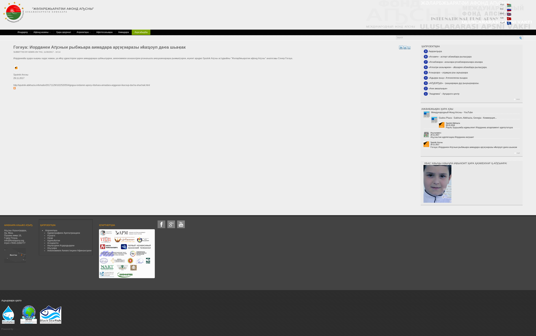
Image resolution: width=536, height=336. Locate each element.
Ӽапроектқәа (430, 46)
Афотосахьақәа (104, 32)
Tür (502, 18)
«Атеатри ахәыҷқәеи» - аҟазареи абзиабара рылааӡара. (458, 67)
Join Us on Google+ (171, 224)
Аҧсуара (52, 248)
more (518, 99)
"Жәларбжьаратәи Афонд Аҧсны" (63, 8)
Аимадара (123, 32)
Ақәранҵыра (435, 51)
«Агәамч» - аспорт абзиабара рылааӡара (450, 56)
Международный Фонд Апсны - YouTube (452, 112)
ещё (518, 153)
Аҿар (50, 238)
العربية (502, 22)
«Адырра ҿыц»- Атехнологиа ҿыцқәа (448, 78)
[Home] (13, 12)
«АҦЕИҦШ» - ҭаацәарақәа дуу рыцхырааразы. (454, 83)
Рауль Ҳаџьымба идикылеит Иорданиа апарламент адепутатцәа (479, 127)
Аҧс (502, 5)
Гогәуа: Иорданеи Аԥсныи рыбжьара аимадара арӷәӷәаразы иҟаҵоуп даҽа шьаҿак (473, 147)
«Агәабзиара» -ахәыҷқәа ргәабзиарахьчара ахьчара (456, 62)
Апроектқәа (83, 32)
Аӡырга (51, 235)
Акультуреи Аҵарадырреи (60, 245)
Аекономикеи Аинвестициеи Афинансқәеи (69, 250)
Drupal (17, 329)
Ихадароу (23, 32)
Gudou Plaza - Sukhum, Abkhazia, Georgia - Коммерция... (468, 118)
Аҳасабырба (141, 32)
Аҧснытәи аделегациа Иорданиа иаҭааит (452, 137)
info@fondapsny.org (14, 240)
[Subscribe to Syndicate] (212, 88)
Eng (502, 14)
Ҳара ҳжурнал (63, 32)
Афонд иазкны (41, 32)
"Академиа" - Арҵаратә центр (444, 94)
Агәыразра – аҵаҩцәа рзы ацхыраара (448, 72)
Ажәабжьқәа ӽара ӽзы (437, 109)
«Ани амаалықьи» (438, 88)
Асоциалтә (52, 243)
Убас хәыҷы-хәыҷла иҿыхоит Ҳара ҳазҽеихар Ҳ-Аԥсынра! (465, 163)
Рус (502, 9)
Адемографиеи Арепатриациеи (63, 233)
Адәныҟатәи (53, 240)
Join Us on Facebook (161, 224)
